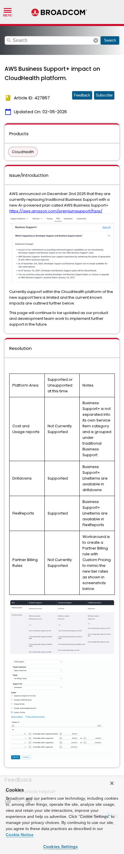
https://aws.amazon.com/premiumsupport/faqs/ (55, 211)
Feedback (82, 95)
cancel (96, 40)
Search (110, 40)
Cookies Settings (60, 846)
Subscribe (104, 95)
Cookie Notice (19, 834)
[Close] (112, 783)
